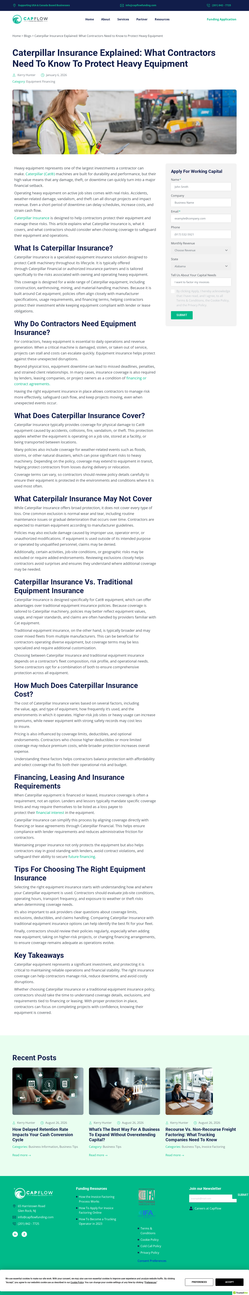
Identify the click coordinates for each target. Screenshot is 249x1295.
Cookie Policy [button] (77, 1282)
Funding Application (221, 19)
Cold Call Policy (151, 1246)
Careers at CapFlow (208, 1208)
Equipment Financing (40, 82)
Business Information (43, 1147)
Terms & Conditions (148, 1230)
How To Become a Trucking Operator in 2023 (97, 1221)
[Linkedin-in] (15, 1234)
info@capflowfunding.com (141, 5)
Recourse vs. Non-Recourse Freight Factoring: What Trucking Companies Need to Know (201, 1135)
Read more (20, 1155)
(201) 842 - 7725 (221, 5)
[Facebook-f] (24, 1234)
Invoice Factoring (213, 1147)
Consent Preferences (152, 1261)
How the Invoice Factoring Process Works (96, 1199)
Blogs (27, 36)
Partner (141, 19)
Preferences (199, 1282)
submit (181, 315)
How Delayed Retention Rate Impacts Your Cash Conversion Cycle (42, 1135)
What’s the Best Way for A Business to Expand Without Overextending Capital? (124, 1135)
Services (123, 19)
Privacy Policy (150, 1253)
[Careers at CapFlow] (191, 1208)
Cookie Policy (150, 1240)
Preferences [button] (150, 1282)
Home (89, 19)
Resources (162, 19)
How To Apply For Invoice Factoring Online (96, 1210)
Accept (229, 1282)
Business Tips (68, 1147)
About (105, 19)
